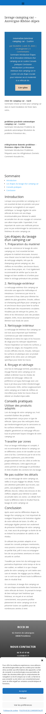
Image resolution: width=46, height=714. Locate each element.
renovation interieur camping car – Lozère (23, 40)
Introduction (11, 180)
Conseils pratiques (13, 187)
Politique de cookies (10, 710)
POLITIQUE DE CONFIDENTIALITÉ (31, 710)
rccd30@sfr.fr (23, 655)
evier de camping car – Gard (18, 101)
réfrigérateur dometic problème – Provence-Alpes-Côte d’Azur (20, 145)
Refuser (23, 698)
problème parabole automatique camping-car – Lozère (20, 122)
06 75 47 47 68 (23, 652)
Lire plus (23, 87)
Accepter (23, 691)
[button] (42, 660)
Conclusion (10, 190)
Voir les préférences (23, 705)
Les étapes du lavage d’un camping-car (22, 184)
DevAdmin (17, 46)
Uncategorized (21, 49)
